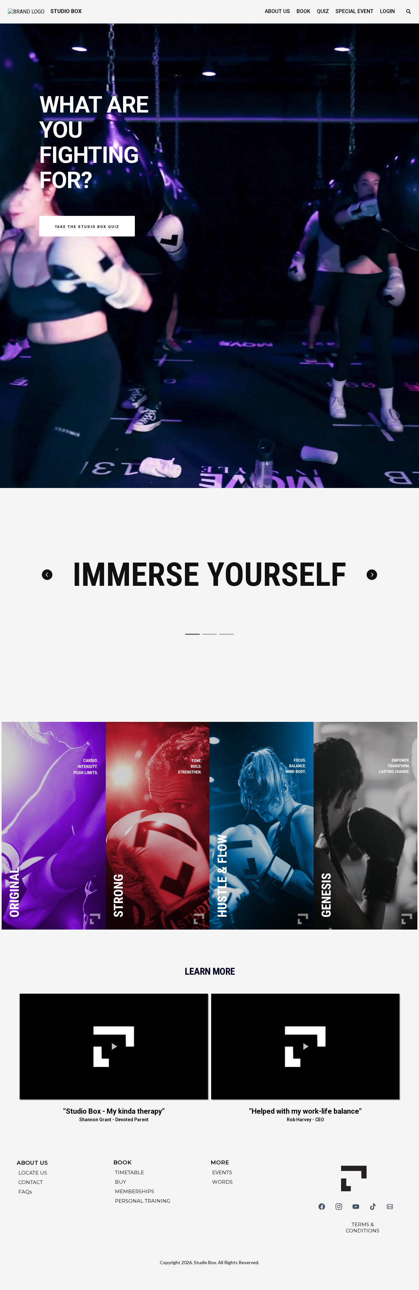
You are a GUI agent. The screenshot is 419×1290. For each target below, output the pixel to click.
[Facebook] (321, 1206)
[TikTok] (372, 1206)
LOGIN (387, 11)
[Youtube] (355, 1206)
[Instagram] (338, 1206)
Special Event (354, 11)
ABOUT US (277, 11)
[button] (47, 575)
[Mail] (389, 1206)
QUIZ (323, 11)
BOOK (303, 11)
